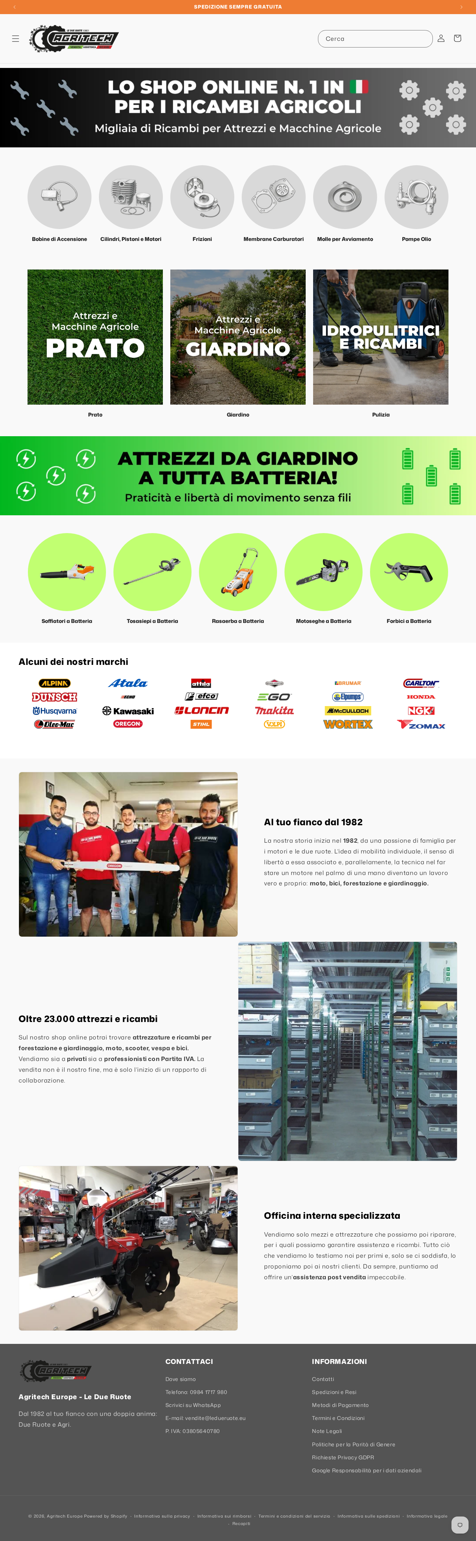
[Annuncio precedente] (14, 7)
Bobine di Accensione (59, 238)
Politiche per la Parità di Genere (353, 1444)
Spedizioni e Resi (334, 1391)
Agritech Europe (65, 1516)
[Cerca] (424, 38)
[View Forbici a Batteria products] (409, 572)
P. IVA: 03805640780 (192, 1430)
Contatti (323, 1378)
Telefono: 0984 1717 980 (196, 1391)
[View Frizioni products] (202, 197)
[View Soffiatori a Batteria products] (67, 572)
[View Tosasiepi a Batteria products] (152, 572)
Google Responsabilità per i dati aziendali (366, 1470)
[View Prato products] (95, 337)
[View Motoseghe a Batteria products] (323, 572)
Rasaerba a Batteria (238, 620)
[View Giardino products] (238, 337)
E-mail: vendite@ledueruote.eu (205, 1417)
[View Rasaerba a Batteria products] (238, 572)
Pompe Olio (416, 238)
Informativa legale (427, 1516)
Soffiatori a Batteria (67, 620)
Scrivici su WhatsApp (193, 1404)
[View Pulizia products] (380, 337)
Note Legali (327, 1430)
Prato (95, 414)
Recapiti (241, 1524)
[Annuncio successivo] (461, 7)
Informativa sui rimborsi (224, 1516)
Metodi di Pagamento (340, 1404)
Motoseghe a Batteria (323, 620)
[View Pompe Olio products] (416, 197)
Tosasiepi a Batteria (152, 620)
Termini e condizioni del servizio (294, 1516)
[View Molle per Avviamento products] (345, 197)
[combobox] (375, 38)
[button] (15, 38)
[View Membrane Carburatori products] (274, 197)
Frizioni (202, 238)
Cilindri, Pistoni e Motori (130, 238)
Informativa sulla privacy (162, 1516)
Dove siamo (180, 1378)
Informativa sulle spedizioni (369, 1516)
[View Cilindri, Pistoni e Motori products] (131, 197)
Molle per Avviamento (345, 238)
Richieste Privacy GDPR (343, 1457)
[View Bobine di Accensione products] (59, 197)
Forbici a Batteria (409, 620)
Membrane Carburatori (274, 238)
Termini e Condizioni (338, 1417)
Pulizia (381, 414)
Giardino (238, 414)
